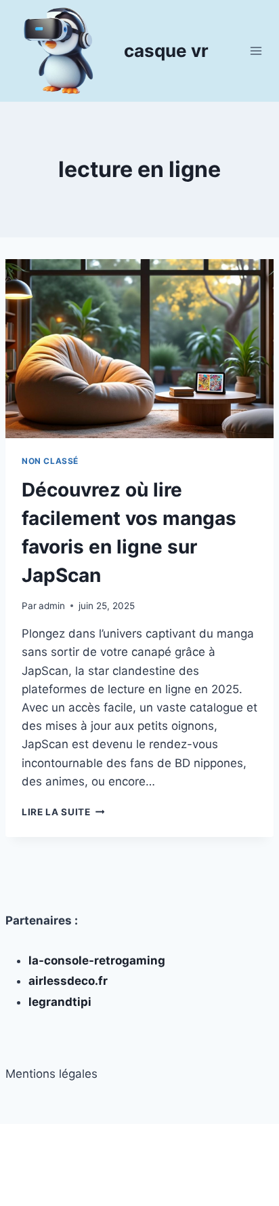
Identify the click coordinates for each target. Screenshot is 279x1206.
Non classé (50, 461)
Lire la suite (63, 811)
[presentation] (139, 348)
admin (52, 605)
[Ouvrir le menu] (255, 50)
